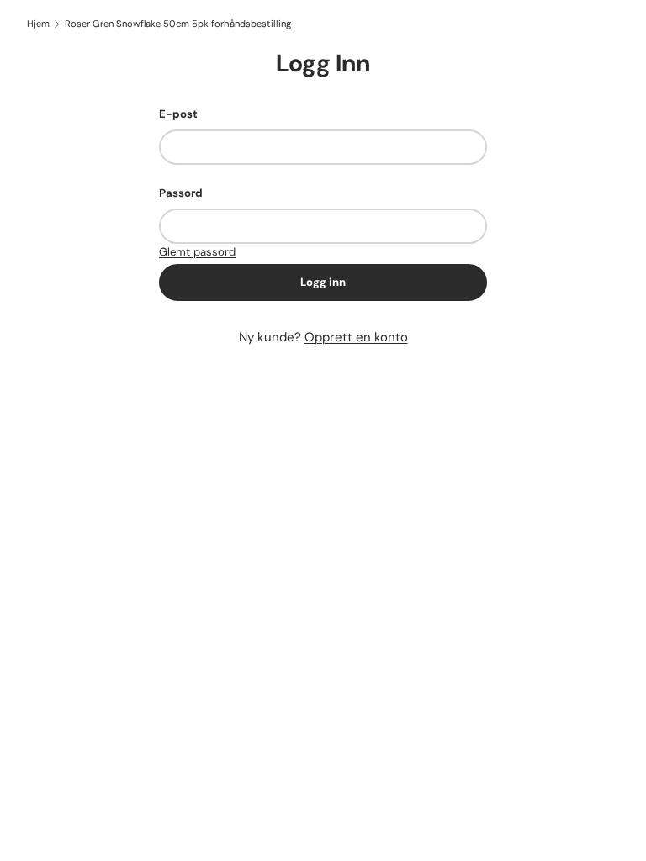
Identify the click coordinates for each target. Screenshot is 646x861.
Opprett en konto (356, 337)
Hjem (38, 24)
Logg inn (323, 282)
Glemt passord (197, 252)
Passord (181, 193)
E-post (178, 114)
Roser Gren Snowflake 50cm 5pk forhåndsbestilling (178, 24)
